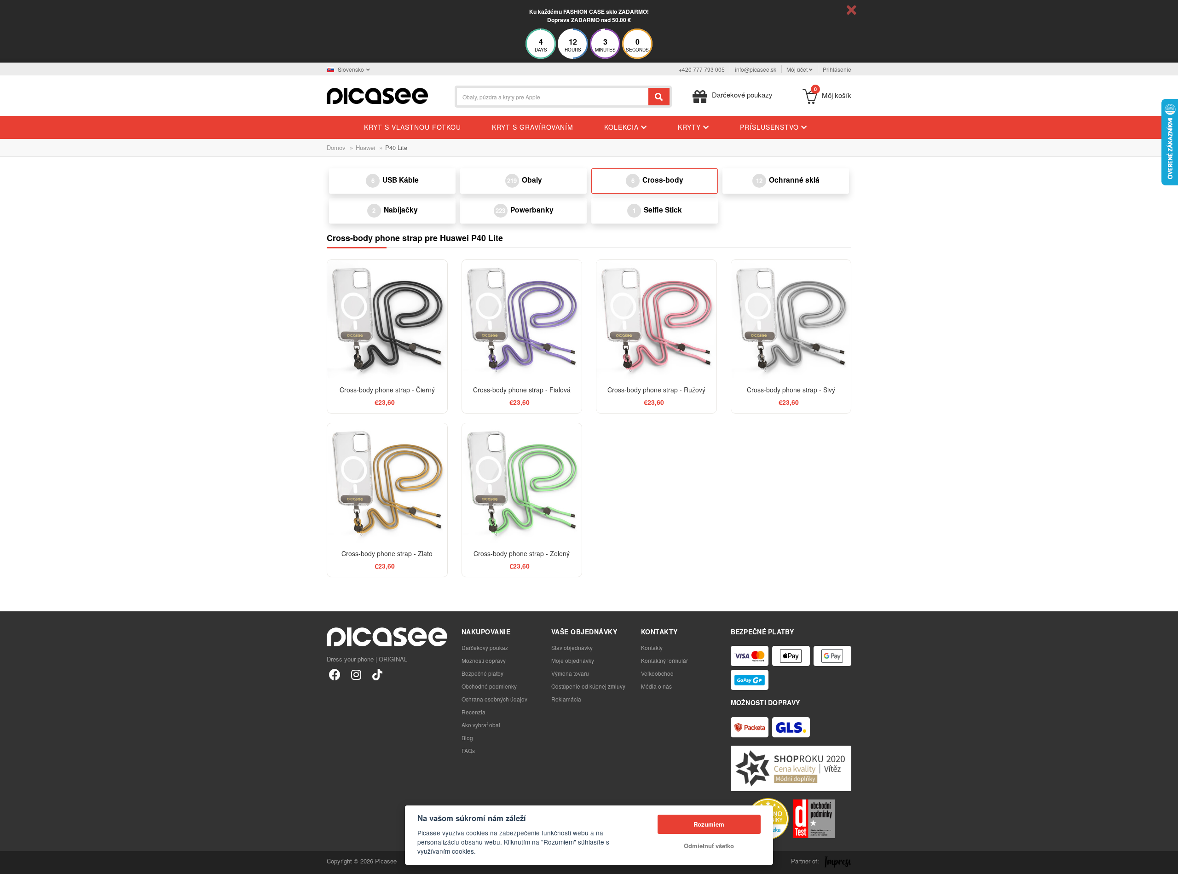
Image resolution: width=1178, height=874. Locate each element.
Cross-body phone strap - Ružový (656, 389)
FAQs (468, 750)
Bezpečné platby (482, 673)
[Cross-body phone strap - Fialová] (522, 320)
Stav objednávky (572, 647)
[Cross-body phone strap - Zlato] (387, 483)
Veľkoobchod (657, 673)
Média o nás (656, 686)
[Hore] (12, 862)
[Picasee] (377, 95)
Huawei (365, 147)
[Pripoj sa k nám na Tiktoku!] (377, 674)
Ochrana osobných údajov (494, 699)
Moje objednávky (572, 660)
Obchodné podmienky (489, 686)
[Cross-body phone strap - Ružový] (656, 320)
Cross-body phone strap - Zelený (522, 553)
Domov (336, 147)
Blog (467, 738)
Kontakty (652, 647)
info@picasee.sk (755, 69)
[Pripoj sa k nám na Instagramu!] (356, 674)
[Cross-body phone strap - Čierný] (387, 320)
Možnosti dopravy (484, 660)
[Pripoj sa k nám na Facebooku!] (335, 674)
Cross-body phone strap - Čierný (387, 389)
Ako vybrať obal (481, 725)
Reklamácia (566, 699)
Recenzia (473, 712)
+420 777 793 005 (702, 69)
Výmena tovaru (570, 673)
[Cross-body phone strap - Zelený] (522, 483)
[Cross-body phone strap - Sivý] (791, 320)
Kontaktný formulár (664, 660)
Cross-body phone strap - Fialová (522, 389)
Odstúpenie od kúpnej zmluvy (588, 686)
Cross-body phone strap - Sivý (791, 389)
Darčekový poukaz (485, 647)
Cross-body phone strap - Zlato (387, 553)
